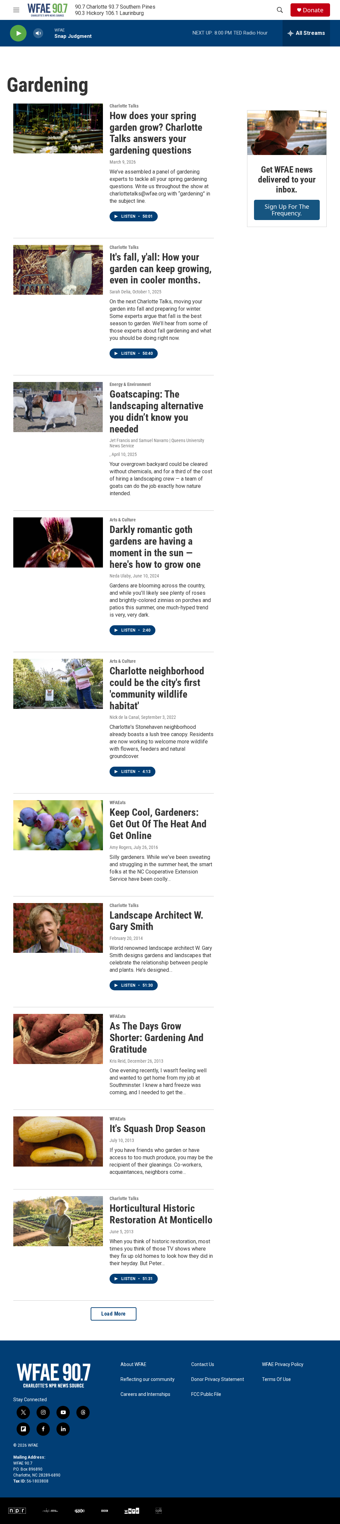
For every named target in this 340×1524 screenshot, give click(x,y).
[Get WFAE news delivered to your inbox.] (286, 133)
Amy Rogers (120, 847)
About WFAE (133, 1364)
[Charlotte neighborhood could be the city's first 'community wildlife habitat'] (58, 684)
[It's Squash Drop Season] (58, 1141)
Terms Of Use (276, 1379)
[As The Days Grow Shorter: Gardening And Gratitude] (58, 1039)
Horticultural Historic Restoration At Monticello (161, 1214)
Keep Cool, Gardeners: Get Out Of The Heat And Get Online (158, 823)
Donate (313, 10)
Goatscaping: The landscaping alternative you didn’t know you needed (156, 411)
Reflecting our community (148, 1379)
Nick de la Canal (124, 717)
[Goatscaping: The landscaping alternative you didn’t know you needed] (58, 407)
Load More (113, 1314)
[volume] (38, 33)
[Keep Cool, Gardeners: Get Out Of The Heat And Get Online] (58, 825)
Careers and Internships (145, 1394)
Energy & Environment (130, 384)
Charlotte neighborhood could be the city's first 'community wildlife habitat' (157, 688)
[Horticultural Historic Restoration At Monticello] (58, 1221)
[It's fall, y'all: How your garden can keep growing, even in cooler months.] (58, 270)
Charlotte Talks (124, 106)
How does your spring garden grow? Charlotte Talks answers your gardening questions (156, 133)
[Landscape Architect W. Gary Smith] (58, 928)
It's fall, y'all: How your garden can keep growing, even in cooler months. (161, 268)
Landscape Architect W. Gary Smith (157, 921)
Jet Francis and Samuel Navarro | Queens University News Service (157, 443)
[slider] (49, 33)
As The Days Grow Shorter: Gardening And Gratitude (157, 1037)
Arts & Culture (123, 519)
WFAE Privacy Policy (282, 1364)
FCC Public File (206, 1394)
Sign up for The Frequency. (287, 209)
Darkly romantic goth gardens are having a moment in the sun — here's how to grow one (155, 547)
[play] (18, 33)
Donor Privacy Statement (217, 1379)
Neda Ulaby (120, 575)
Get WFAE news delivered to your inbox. (287, 179)
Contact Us (202, 1364)
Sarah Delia (120, 291)
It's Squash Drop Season (158, 1128)
